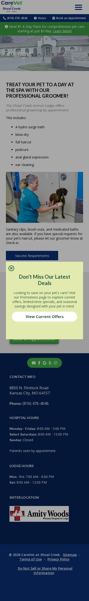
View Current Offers (45, 316)
